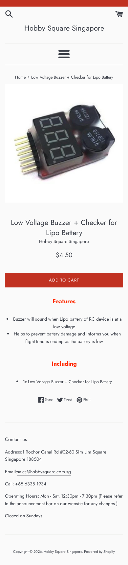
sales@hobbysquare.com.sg (44, 471)
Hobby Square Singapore (64, 28)
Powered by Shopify (99, 551)
